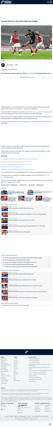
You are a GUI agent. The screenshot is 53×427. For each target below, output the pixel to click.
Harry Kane (3, 374)
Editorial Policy (45, 416)
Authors (36, 418)
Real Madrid (16, 372)
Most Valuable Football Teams (35, 379)
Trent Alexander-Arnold (6, 365)
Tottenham (16, 361)
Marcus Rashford (4, 371)
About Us (7, 416)
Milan (15, 371)
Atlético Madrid (17, 380)
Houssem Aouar (22, 185)
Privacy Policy (26, 418)
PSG (15, 377)
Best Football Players (33, 375)
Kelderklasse (47, 409)
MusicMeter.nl (47, 408)
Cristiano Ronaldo (4, 380)
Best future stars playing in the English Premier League (40, 370)
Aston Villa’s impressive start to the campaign (38, 112)
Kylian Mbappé (4, 378)
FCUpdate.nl (37, 406)
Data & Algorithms (22, 416)
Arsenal (15, 358)
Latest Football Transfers (34, 358)
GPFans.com (47, 406)
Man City (15, 363)
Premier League (14, 185)
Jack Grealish (31, 73)
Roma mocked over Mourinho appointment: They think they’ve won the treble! (17, 164)
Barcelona (16, 374)
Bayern (15, 378)
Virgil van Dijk (3, 366)
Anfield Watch (37, 411)
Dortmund (16, 368)
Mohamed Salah (4, 369)
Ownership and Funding (36, 416)
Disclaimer (32, 418)
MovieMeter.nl (37, 408)
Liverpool (15, 366)
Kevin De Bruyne (4, 363)
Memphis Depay (40, 185)
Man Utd (15, 360)
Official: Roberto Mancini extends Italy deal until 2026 (11, 166)
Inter (15, 375)
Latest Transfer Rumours (34, 360)
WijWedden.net (38, 409)
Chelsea (15, 365)
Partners (11, 416)
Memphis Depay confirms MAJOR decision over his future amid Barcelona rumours (18, 169)
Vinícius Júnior (4, 382)
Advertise (16, 416)
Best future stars (32, 381)
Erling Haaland (4, 358)
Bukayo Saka (3, 368)
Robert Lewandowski (5, 375)
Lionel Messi (3, 377)
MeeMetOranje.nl (48, 411)
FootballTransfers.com (39, 404)
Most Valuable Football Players (35, 377)
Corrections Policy (18, 418)
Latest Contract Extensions (34, 362)
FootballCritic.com (48, 405)
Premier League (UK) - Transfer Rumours (37, 374)
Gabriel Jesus (3, 360)
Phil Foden (3, 361)
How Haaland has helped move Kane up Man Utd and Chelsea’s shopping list (16, 161)
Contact (29, 416)
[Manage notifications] (50, 424)
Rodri (2, 372)
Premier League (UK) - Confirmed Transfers (38, 372)
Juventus (16, 369)
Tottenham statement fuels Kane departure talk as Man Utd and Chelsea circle (21, 159)
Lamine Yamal (4, 383)
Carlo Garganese (10, 65)
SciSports (39, 394)
